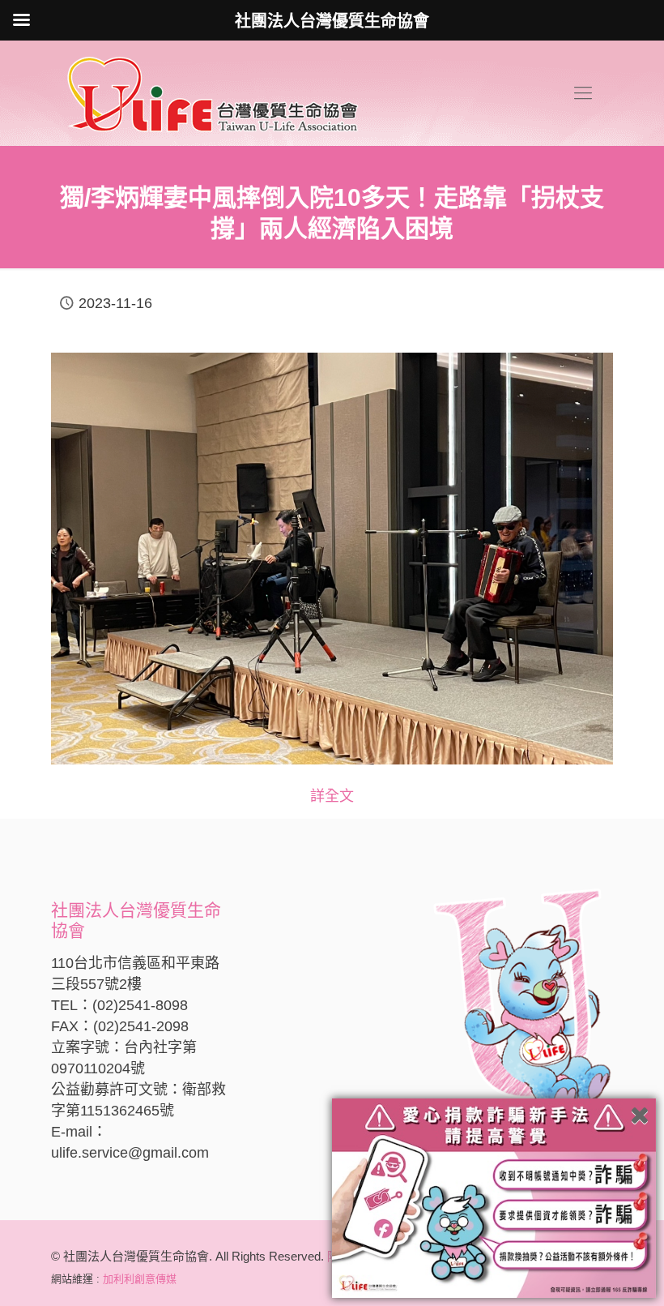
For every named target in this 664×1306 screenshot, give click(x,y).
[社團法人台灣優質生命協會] (213, 93)
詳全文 (332, 796)
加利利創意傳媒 (140, 1279)
